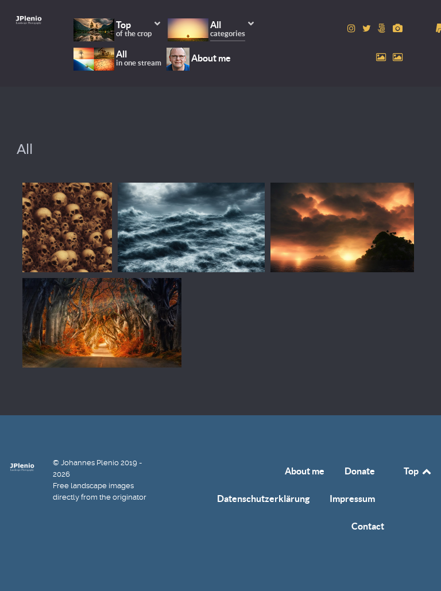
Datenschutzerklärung (263, 498)
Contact (367, 526)
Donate (360, 471)
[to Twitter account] (368, 28)
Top (412, 471)
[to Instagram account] (352, 28)
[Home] (28, 19)
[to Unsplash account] (397, 57)
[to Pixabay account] (397, 28)
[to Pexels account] (382, 57)
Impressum (352, 498)
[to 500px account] (383, 28)
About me (304, 471)
